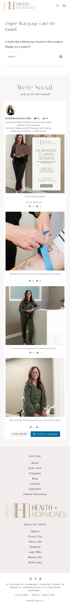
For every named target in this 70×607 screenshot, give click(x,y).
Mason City (35, 557)
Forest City (35, 536)
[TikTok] (40, 579)
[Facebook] (35, 579)
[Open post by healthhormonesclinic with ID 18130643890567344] (35, 315)
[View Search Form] (57, 5)
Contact (35, 483)
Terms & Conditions (43, 595)
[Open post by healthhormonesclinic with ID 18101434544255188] (35, 241)
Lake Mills (35, 552)
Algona (35, 531)
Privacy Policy (35, 601)
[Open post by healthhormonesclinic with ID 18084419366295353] (35, 387)
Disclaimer (21, 595)
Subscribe (35, 489)
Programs (35, 473)
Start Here (35, 468)
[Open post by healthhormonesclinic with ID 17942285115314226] (35, 163)
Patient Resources (35, 494)
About (35, 463)
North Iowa (35, 562)
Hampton (35, 547)
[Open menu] (63, 5)
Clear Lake (35, 541)
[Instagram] (30, 579)
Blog (35, 478)
